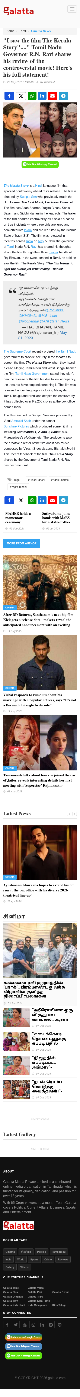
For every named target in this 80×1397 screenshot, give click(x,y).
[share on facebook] (9, 96)
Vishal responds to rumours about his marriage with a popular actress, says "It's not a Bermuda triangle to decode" (39, 700)
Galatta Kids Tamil (39, 1301)
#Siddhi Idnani (36, 479)
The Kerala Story (16, 185)
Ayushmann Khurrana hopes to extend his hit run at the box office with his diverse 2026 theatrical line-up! (38, 890)
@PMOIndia (54, 310)
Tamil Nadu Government (32, 373)
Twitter (53, 252)
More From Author (21, 543)
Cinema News (41, 31)
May (41, 241)
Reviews (63, 1259)
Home (10, 31)
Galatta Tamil (11, 1288)
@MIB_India (47, 316)
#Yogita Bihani (18, 487)
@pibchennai (29, 321)
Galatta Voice (36, 1288)
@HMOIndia (28, 316)
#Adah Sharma (60, 479)
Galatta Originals (13, 1296)
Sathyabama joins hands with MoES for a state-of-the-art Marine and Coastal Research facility (56, 524)
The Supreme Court (17, 351)
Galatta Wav (10, 1301)
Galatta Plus (10, 1292)
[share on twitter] (21, 96)
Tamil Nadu (58, 1252)
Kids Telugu (59, 1305)
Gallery (10, 1267)
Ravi (34, 246)
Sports (34, 1259)
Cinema (10, 607)
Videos (24, 1267)
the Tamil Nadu (65, 351)
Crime (48, 1259)
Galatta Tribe (35, 1296)
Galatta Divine (60, 1292)
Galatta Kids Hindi (14, 1305)
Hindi (38, 185)
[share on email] (52, 96)
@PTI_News (59, 321)
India (29, 241)
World (20, 1259)
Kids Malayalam (37, 1305)
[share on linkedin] (42, 96)
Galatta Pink (35, 1292)
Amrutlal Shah (21, 421)
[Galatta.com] (18, 10)
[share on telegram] (63, 96)
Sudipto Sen (28, 196)
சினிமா (26, 1252)
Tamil (22, 31)
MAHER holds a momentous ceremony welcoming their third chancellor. (18, 522)
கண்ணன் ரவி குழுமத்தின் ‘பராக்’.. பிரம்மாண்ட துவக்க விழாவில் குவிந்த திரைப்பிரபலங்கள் (34, 990)
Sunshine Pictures (16, 426)
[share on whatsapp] (32, 96)
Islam (28, 230)
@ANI (44, 321)
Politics (41, 1252)
